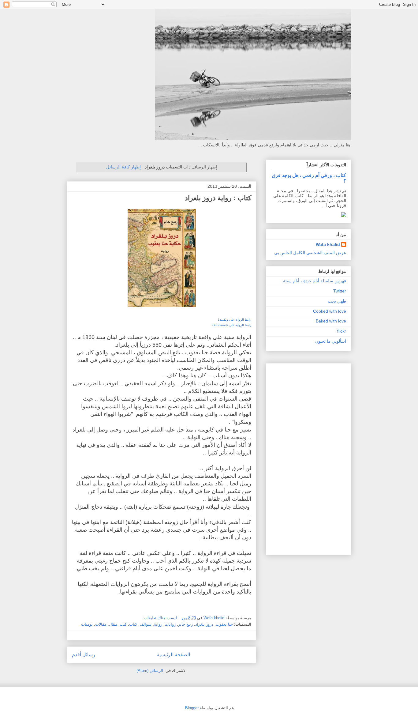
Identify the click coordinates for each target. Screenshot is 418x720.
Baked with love (331, 321)
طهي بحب (337, 301)
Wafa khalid (328, 244)
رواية (158, 624)
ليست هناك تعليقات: (159, 618)
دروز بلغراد (204, 624)
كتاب (133, 624)
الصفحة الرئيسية (173, 654)
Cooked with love (329, 311)
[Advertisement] (327, 457)
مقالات (100, 624)
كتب (123, 624)
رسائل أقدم (83, 654)
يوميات (87, 624)
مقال (113, 624)
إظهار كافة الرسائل (123, 166)
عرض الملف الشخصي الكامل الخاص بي (310, 252)
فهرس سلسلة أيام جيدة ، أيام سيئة (314, 280)
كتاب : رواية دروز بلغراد (218, 198)
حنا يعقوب (224, 624)
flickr (341, 331)
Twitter (339, 290)
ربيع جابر (185, 624)
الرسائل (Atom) (149, 670)
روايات (170, 624)
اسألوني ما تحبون (330, 341)
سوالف (145, 624)
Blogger (192, 708)
